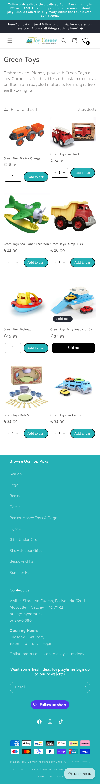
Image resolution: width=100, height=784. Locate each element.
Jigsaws (16, 529)
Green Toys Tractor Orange (22, 158)
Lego (14, 485)
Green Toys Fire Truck (65, 154)
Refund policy (80, 761)
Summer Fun (21, 573)
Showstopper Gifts (26, 551)
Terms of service (51, 769)
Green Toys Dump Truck (66, 244)
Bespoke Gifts (21, 561)
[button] (9, 40)
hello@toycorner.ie (27, 614)
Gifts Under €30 (24, 540)
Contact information (52, 776)
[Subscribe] (84, 687)
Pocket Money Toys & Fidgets (35, 518)
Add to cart (35, 177)
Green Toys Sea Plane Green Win (26, 244)
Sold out (73, 348)
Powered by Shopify (52, 761)
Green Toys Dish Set (18, 415)
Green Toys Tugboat (17, 329)
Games (16, 507)
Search (16, 474)
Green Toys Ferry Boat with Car (71, 329)
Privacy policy (25, 769)
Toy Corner (29, 761)
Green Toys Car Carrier (65, 415)
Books (15, 496)
